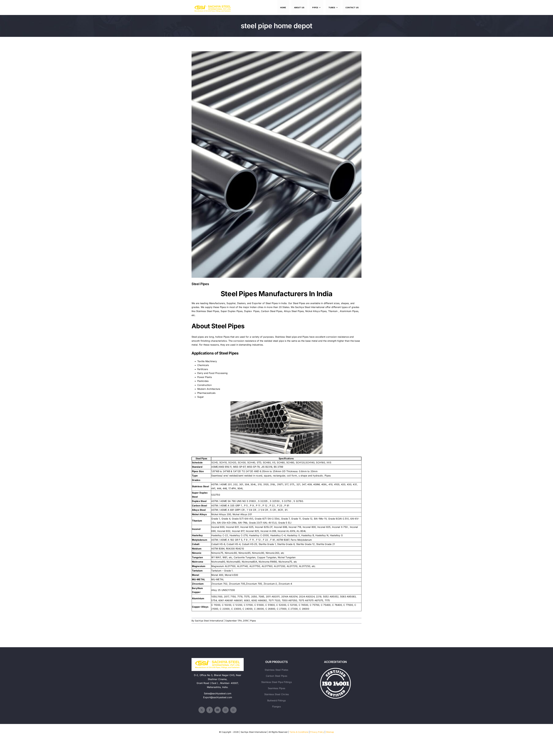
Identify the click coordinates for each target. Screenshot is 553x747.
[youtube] (217, 710)
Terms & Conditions (298, 732)
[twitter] (201, 710)
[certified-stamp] (335, 669)
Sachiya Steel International (309, 307)
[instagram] (225, 710)
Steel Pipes (276, 162)
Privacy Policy (317, 732)
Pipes (253, 620)
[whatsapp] (233, 710)
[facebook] (209, 710)
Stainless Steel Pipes (207, 311)
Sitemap (330, 732)
